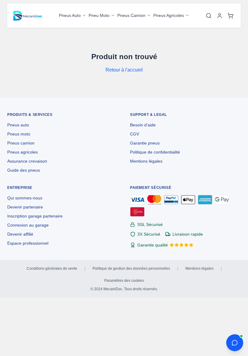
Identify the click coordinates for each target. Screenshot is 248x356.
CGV (134, 134)
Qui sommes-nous (24, 197)
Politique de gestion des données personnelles (131, 268)
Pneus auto (18, 124)
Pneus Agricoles (168, 15)
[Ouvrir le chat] (234, 342)
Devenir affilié (20, 234)
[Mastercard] (154, 200)
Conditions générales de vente (52, 268)
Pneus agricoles (22, 152)
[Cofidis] (137, 212)
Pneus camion (20, 143)
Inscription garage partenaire (35, 216)
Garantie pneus (145, 143)
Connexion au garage (28, 225)
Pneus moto (18, 134)
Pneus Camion (131, 15)
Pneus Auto (70, 15)
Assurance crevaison (27, 161)
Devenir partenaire (25, 207)
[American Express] (205, 200)
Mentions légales (146, 161)
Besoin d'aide (143, 124)
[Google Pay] (222, 200)
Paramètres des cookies (124, 280)
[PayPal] (171, 200)
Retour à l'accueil (124, 69)
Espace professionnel (27, 243)
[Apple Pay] (188, 200)
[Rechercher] (208, 15)
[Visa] (137, 200)
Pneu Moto (99, 15)
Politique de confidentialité (155, 152)
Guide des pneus (23, 170)
